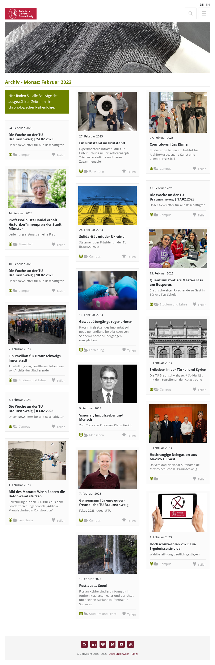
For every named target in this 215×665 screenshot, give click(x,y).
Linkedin (93, 644)
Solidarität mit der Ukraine (101, 236)
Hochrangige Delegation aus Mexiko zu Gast (173, 456)
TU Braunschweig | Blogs (122, 654)
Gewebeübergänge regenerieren (105, 321)
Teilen (61, 155)
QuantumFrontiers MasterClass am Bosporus (176, 282)
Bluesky (112, 644)
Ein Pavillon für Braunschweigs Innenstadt (35, 358)
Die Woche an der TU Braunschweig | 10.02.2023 (31, 272)
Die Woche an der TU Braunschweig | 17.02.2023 (172, 197)
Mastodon (103, 644)
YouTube (121, 644)
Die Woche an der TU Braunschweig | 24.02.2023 (31, 136)
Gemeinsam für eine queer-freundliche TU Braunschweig (103, 502)
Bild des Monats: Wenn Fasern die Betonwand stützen (37, 493)
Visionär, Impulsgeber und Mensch (101, 417)
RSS (130, 644)
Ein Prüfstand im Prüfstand (102, 143)
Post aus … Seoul (93, 585)
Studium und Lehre (32, 380)
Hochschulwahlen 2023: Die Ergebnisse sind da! (173, 546)
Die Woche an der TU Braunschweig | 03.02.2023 (31, 408)
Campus (24, 155)
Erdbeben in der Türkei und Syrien (178, 369)
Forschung (26, 520)
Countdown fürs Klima (169, 144)
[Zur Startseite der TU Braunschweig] (21, 13)
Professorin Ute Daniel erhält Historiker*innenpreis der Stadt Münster (35, 224)
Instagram (84, 644)
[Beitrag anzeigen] (37, 188)
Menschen (26, 244)
